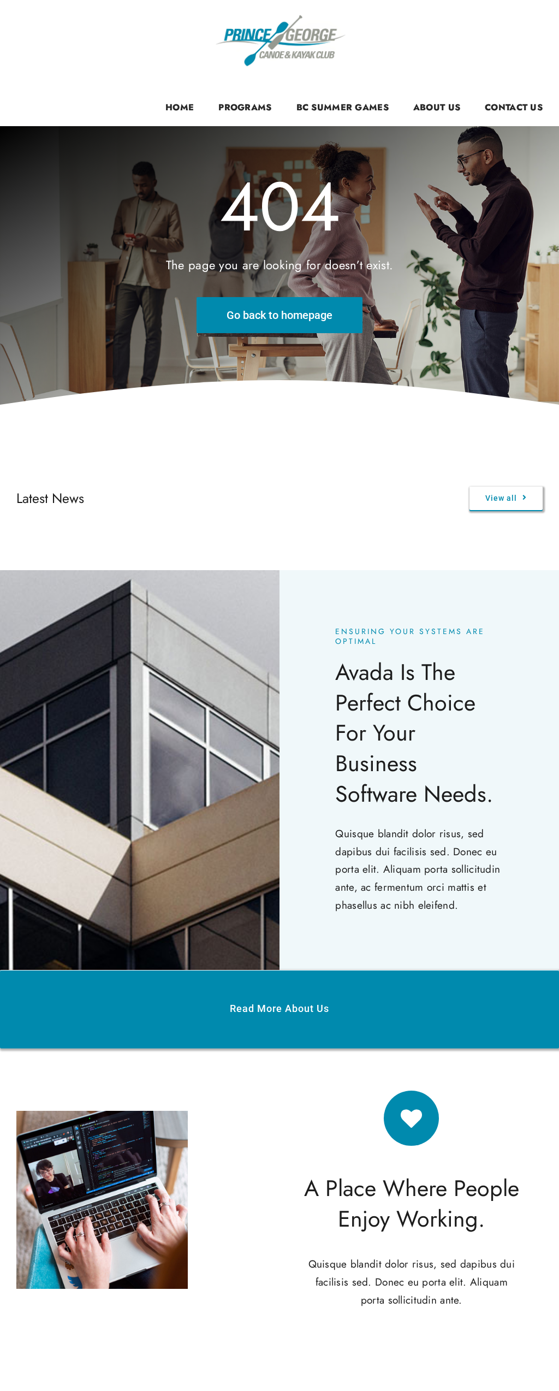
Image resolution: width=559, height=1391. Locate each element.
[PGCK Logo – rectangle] (279, 16)
